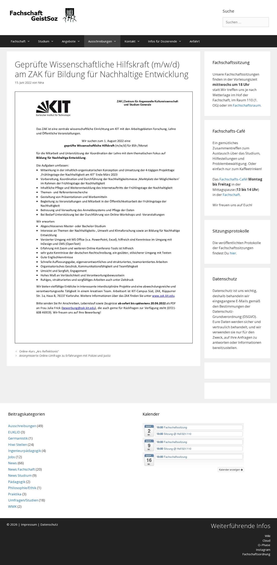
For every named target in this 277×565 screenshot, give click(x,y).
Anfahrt (195, 41)
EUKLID (14, 432)
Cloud (266, 540)
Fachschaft (18, 41)
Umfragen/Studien (23, 500)
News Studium (20, 475)
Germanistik (18, 438)
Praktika (14, 494)
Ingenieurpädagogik (24, 450)
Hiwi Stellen (17, 444)
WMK (12, 506)
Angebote (69, 41)
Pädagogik (16, 481)
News (12, 463)
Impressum (29, 524)
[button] (30, 41)
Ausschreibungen (100, 41)
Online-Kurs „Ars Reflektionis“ (39, 351)
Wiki (267, 536)
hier (233, 253)
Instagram (263, 550)
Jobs (11, 457)
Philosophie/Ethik (22, 487)
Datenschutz (49, 524)
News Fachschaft (21, 469)
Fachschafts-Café (233, 179)
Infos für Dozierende (162, 41)
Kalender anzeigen (230, 469)
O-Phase (264, 545)
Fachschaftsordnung (256, 554)
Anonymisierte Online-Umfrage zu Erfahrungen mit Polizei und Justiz (65, 356)
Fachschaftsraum (247, 105)
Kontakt (130, 41)
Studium (43, 41)
